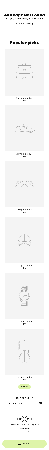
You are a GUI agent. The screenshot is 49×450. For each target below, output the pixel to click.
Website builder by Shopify (24, 431)
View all (24, 387)
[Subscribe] (40, 403)
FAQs (23, 425)
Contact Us (14, 425)
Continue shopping (24, 24)
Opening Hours (33, 425)
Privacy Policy (24, 428)
